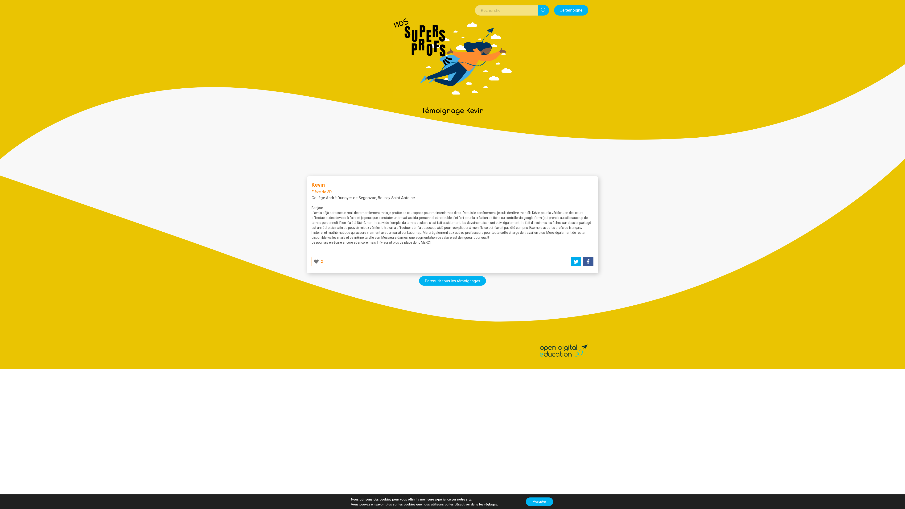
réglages (490, 504)
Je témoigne (571, 10)
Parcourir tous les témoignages (452, 281)
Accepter (539, 501)
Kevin (318, 185)
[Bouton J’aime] (316, 261)
